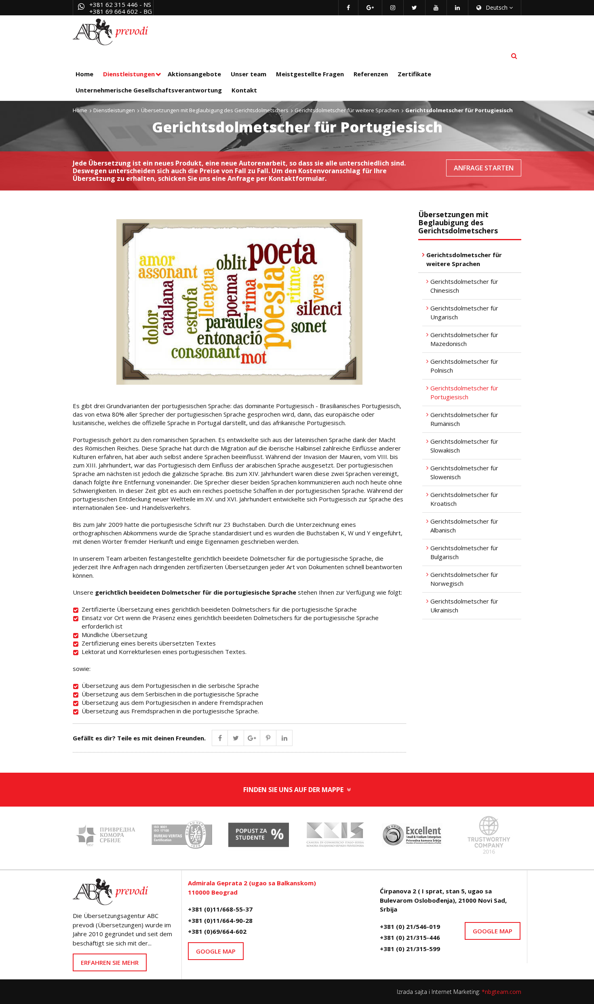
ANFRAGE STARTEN (484, 167)
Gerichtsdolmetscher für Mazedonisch (464, 339)
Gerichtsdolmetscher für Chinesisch (464, 286)
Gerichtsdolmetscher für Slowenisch (464, 472)
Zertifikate (414, 74)
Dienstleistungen (129, 74)
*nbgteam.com (501, 992)
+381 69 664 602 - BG (120, 11)
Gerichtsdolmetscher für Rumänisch (464, 419)
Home (84, 74)
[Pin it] (268, 738)
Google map (216, 951)
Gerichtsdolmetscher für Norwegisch (464, 579)
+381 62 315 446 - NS (120, 4)
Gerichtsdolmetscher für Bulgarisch (464, 552)
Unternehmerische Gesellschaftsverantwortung (149, 90)
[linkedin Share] (284, 738)
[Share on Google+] (252, 738)
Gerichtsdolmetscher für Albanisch (464, 525)
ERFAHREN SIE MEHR (110, 962)
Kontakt (244, 90)
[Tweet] (236, 738)
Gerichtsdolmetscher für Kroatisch (464, 499)
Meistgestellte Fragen (310, 74)
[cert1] (182, 837)
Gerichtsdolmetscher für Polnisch (464, 366)
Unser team (248, 74)
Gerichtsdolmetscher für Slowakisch (464, 446)
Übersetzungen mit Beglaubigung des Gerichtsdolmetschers (215, 110)
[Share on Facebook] (220, 738)
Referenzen (371, 74)
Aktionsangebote (194, 74)
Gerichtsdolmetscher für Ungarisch (464, 312)
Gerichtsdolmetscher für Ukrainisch (464, 605)
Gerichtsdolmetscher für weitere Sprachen (347, 110)
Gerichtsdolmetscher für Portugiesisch (464, 392)
